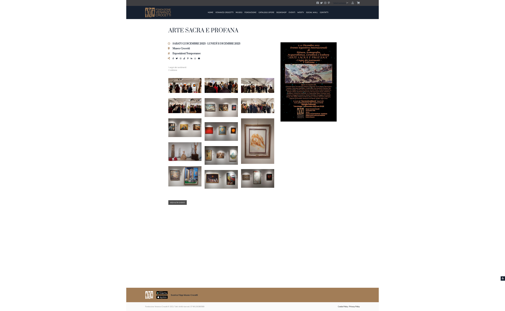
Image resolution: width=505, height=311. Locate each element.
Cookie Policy (343, 306)
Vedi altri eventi (177, 202)
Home (210, 12)
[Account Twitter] (321, 2)
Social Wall (312, 12)
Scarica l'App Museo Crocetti (184, 295)
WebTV (300, 12)
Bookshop (281, 12)
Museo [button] (239, 12)
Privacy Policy (354, 306)
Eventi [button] (292, 12)
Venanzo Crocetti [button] (224, 12)
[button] (353, 3)
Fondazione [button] (250, 12)
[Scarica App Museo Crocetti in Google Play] (162, 293)
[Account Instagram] (325, 2)
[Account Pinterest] (328, 2)
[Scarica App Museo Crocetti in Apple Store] (162, 297)
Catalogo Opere (266, 12)
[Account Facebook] (317, 2)
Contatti (324, 12)
